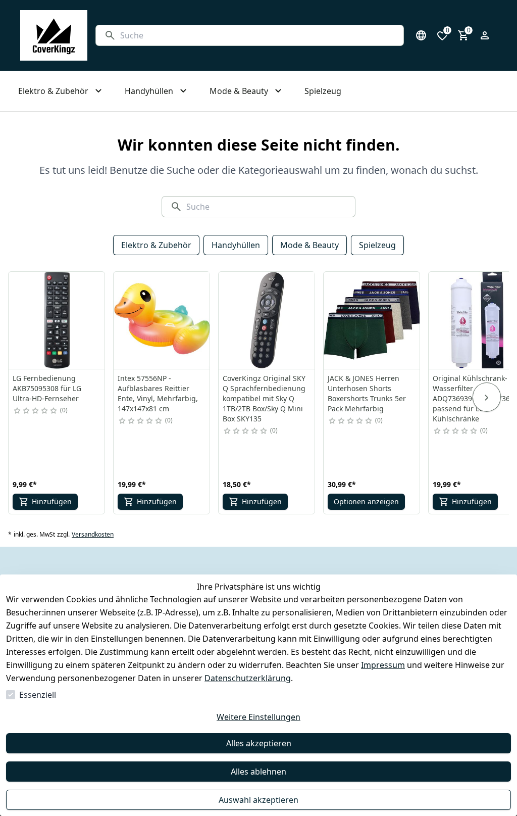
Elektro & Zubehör (156, 245)
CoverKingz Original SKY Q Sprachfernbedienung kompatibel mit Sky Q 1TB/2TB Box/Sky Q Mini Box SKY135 (264, 398)
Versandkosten (93, 535)
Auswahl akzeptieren (258, 799)
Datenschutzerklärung (247, 678)
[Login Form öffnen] (485, 35)
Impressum (383, 664)
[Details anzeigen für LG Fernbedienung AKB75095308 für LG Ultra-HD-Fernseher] (57, 320)
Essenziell (37, 694)
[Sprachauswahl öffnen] (421, 35)
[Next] (487, 397)
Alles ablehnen (258, 771)
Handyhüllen (236, 245)
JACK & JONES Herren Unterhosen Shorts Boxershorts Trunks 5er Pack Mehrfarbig (367, 393)
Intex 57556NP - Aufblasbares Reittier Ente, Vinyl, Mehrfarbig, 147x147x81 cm (158, 393)
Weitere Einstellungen (258, 717)
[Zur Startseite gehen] (53, 35)
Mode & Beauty (309, 245)
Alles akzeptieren (258, 743)
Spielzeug (377, 245)
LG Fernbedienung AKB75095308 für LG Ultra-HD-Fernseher (47, 388)
